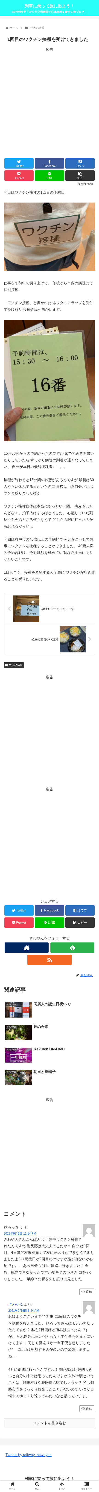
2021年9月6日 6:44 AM (23, 1310)
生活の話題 (16, 665)
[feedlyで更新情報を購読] (72, 947)
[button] (89, 810)
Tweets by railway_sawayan (29, 1455)
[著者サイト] (27, 947)
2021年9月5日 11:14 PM (20, 1233)
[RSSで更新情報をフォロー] (49, 960)
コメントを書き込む (49, 1423)
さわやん (15, 1304)
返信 (88, 1292)
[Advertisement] (49, 102)
